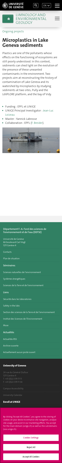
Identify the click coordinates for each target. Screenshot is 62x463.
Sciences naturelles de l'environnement (22, 272)
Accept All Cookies (31, 456)
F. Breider (37, 123)
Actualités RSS (10, 339)
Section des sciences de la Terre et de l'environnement (29, 312)
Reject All (31, 447)
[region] (31, 435)
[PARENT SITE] (7, 19)
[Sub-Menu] (57, 19)
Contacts (7, 251)
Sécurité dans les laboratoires (17, 299)
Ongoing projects (13, 31)
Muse (5, 325)
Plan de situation (11, 258)
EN (44, 5)
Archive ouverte (10, 345)
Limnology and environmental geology (31, 18)
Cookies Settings (31, 437)
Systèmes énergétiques (14, 278)
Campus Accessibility (13, 388)
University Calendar (12, 395)
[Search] (35, 5)
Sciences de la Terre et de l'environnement (23, 285)
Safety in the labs (11, 305)
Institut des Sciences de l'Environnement (22, 318)
